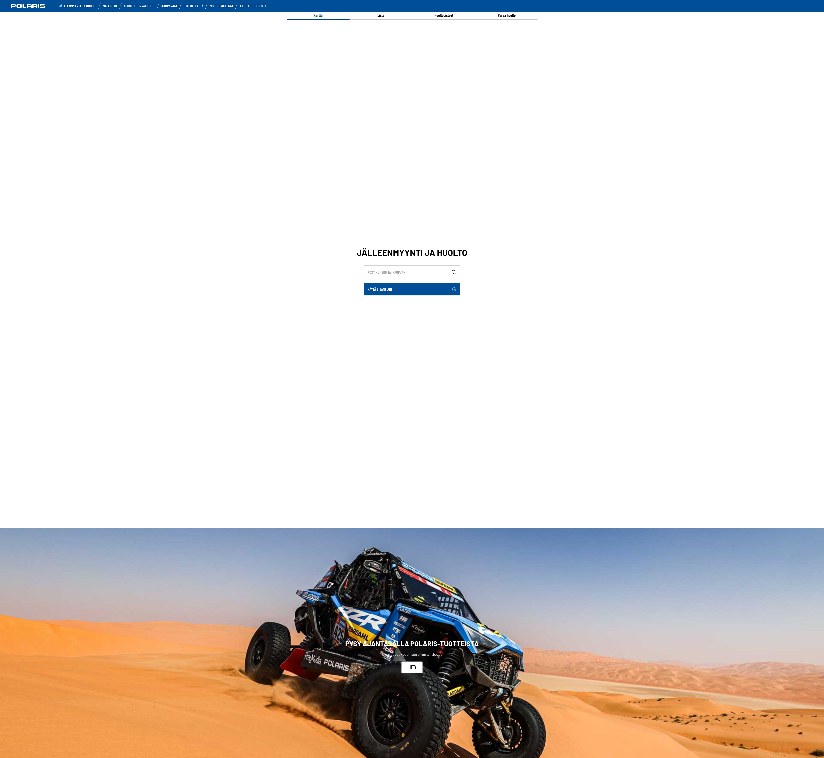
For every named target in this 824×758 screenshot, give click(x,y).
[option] (318, 15)
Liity (412, 667)
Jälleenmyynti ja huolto (77, 5)
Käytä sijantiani (380, 289)
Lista (380, 15)
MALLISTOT (110, 5)
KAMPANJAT (169, 5)
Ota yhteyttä (193, 5)
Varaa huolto (507, 15)
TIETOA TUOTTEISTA (253, 5)
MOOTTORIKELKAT (221, 5)
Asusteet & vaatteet (139, 5)
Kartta (318, 15)
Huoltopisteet (444, 15)
